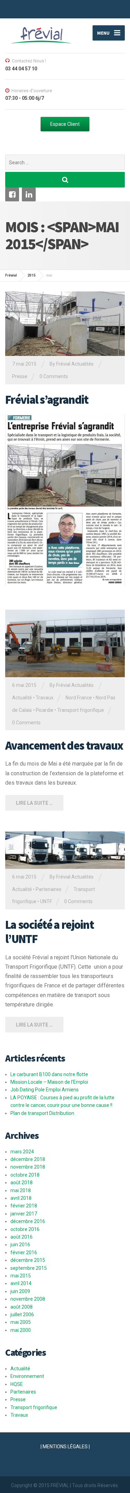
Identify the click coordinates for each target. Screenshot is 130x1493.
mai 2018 (20, 1190)
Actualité (22, 697)
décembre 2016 (27, 1221)
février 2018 (23, 1205)
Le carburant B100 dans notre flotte (49, 1074)
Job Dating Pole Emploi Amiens (44, 1089)
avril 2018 (21, 1198)
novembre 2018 (27, 1167)
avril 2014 (21, 1283)
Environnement (27, 1376)
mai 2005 (20, 1322)
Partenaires (48, 889)
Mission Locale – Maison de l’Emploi (49, 1082)
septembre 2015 (28, 1268)
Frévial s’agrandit (46, 399)
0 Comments (54, 376)
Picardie (44, 710)
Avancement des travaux (64, 745)
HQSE (16, 1384)
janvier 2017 (23, 1213)
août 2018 (21, 1182)
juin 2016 (20, 1244)
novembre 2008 (27, 1299)
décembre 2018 (27, 1159)
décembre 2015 (27, 1260)
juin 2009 (20, 1291)
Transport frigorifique (80, 710)
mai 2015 (20, 1275)
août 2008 (21, 1307)
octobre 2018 (25, 1175)
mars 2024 (22, 1151)
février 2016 (23, 1252)
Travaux (44, 697)
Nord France (79, 697)
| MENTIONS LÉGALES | (65, 1446)
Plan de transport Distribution (42, 1113)
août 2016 (21, 1237)
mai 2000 (20, 1330)
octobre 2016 (25, 1229)
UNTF (46, 901)
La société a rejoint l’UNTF (49, 931)
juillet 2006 (22, 1314)
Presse (19, 376)
